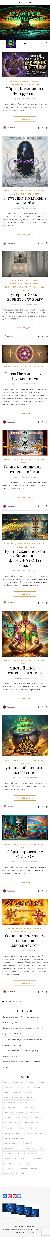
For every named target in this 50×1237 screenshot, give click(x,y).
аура (42, 1082)
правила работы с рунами (24, 284)
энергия (20, 1174)
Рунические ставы (35, 191)
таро (32, 1153)
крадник (34, 81)
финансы (25, 1159)
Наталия (11, 128)
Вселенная (19, 1082)
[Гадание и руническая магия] (11, 43)
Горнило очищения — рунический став (25, 469)
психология (10, 1123)
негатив (8, 1113)
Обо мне (14, 1229)
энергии (29, 547)
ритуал (33, 1128)
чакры (18, 1164)
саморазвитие (11, 1148)
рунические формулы (14, 1138)
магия (29, 1097)
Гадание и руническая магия (25, 19)
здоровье (29, 1092)
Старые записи (12, 1001)
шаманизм (9, 1169)
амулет (32, 1082)
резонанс (21, 1128)
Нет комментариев (30, 98)
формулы (38, 1159)
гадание (8, 1087)
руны (27, 1143)
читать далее (25, 119)
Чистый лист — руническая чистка (25, 670)
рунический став (12, 1143)
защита (37, 1087)
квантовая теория (13, 1097)
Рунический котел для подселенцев (25, 770)
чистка (35, 84)
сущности (21, 1153)
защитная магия (19, 81)
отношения (33, 1113)
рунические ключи (34, 544)
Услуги (20, 1229)
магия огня (14, 928)
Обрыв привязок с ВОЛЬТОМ (25, 854)
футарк (7, 1164)
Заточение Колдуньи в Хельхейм (25, 200)
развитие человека (29, 1123)
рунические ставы (35, 1133)
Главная (6, 1229)
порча (7, 1118)
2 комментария (30, 678)
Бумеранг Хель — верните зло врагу (25, 296)
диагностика (23, 1087)
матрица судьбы (12, 1108)
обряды (34, 280)
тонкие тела (10, 1159)
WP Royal (30, 1232)
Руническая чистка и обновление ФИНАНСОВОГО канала (25, 558)
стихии (7, 1153)
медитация (30, 1108)
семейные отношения (33, 1148)
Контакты (28, 1229)
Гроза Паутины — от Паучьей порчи (25, 376)
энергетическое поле (29, 1169)
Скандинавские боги (20, 194)
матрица (24, 1102)
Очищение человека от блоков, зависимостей (25, 940)
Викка (7, 1082)
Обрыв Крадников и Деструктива (25, 91)
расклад (8, 1128)
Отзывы (36, 1229)
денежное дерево (13, 544)
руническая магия (20, 84)
